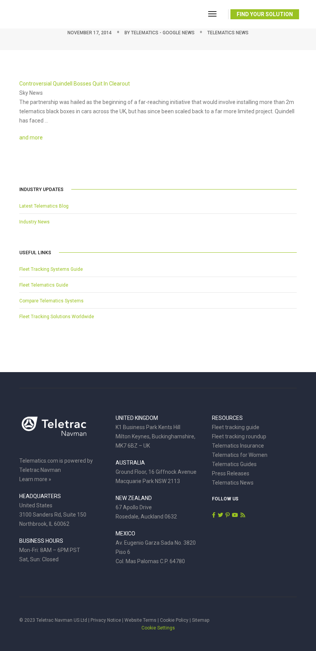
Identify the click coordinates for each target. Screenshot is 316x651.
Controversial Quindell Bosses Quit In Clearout (74, 84)
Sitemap (200, 620)
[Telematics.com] (48, 14)
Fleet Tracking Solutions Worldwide (56, 316)
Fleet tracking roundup (239, 436)
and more (31, 137)
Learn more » (35, 479)
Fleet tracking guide (235, 427)
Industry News (34, 222)
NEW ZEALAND (134, 498)
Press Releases (230, 473)
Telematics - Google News (163, 32)
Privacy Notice (106, 620)
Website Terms (140, 620)
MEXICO (125, 533)
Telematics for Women (239, 455)
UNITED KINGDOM (137, 418)
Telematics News (228, 32)
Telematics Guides (234, 464)
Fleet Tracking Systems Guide (51, 269)
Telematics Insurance (238, 446)
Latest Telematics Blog (44, 206)
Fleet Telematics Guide (43, 285)
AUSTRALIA (130, 463)
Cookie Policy (174, 620)
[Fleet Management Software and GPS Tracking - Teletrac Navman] (54, 430)
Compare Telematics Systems (51, 301)
